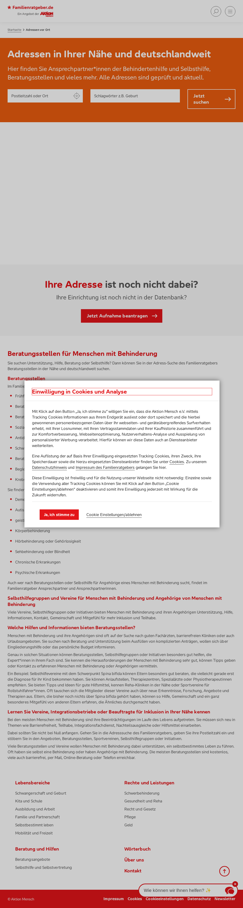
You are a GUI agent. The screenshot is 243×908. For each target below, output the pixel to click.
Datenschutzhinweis (49, 467)
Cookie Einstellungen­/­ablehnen (114, 514)
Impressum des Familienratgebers (105, 467)
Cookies (176, 461)
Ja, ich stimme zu (59, 514)
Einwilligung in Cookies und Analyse (79, 391)
